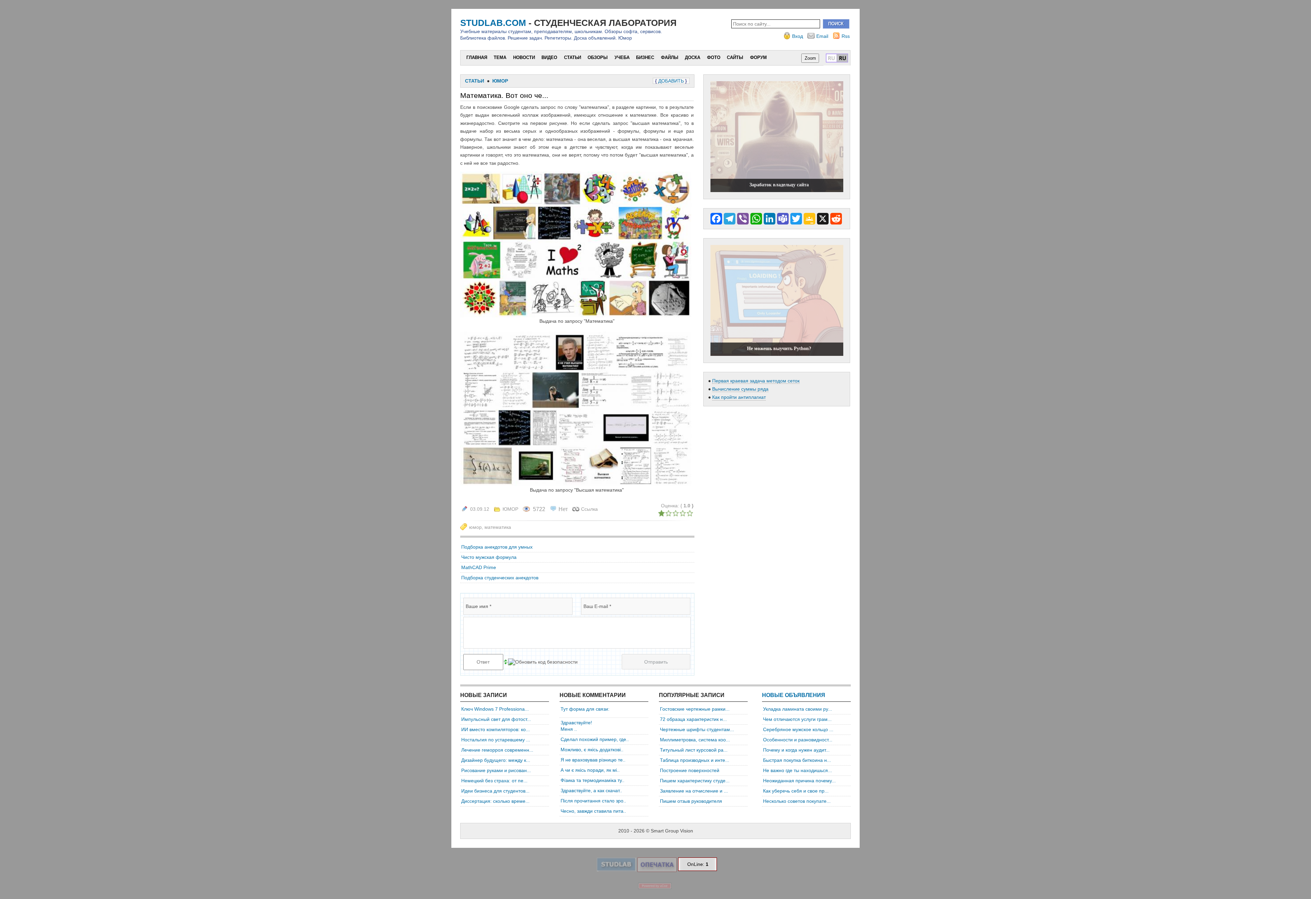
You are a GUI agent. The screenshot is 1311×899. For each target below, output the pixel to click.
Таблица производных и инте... (694, 760)
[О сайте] (616, 869)
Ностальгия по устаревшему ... (495, 739)
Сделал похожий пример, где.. (595, 739)
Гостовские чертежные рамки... (695, 709)
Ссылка (589, 509)
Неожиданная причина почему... (799, 780)
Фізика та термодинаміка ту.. (592, 780)
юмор (475, 527)
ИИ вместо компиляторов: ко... (495, 729)
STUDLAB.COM (493, 23)
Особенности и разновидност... (797, 739)
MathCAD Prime (478, 567)
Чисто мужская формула (489, 557)
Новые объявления (793, 695)
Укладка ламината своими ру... (797, 709)
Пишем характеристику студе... (695, 780)
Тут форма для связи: (585, 709)
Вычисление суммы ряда (740, 389)
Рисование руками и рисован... (496, 770)
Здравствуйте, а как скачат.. (591, 790)
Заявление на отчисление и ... (694, 791)
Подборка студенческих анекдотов (499, 577)
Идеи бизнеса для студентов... (495, 791)
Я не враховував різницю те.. (593, 760)
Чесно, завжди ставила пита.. (593, 811)
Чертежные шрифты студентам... (697, 729)
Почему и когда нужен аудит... (796, 750)
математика (497, 527)
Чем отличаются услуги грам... (797, 719)
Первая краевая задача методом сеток (756, 380)
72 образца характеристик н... (693, 719)
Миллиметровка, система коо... (695, 739)
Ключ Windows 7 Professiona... (495, 709)
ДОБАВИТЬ (671, 81)
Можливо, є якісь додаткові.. (592, 749)
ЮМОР (510, 509)
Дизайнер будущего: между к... (495, 760)
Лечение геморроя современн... (497, 750)
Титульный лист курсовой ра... (694, 750)
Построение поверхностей (689, 770)
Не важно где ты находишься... (797, 770)
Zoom (810, 58)
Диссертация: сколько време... (495, 801)
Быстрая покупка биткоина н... (797, 760)
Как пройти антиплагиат (739, 397)
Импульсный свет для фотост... (496, 719)
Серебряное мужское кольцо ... (798, 729)
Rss (846, 36)
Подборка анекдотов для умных (497, 547)
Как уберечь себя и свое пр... (796, 791)
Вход (797, 36)
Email (822, 36)
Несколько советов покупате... (797, 801)
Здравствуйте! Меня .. (576, 726)
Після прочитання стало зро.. (593, 800)
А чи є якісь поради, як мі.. (590, 770)
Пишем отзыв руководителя (691, 801)
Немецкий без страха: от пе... (494, 780)
